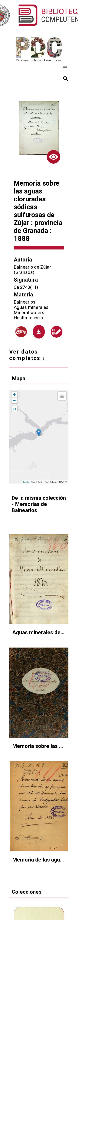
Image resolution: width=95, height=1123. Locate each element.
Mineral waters (29, 312)
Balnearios (24, 302)
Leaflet (26, 481)
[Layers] (62, 396)
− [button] (14, 400)
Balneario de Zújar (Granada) (32, 270)
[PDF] (39, 332)
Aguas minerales (31, 307)
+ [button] (14, 394)
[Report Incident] (56, 332)
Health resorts (28, 317)
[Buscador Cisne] (21, 331)
